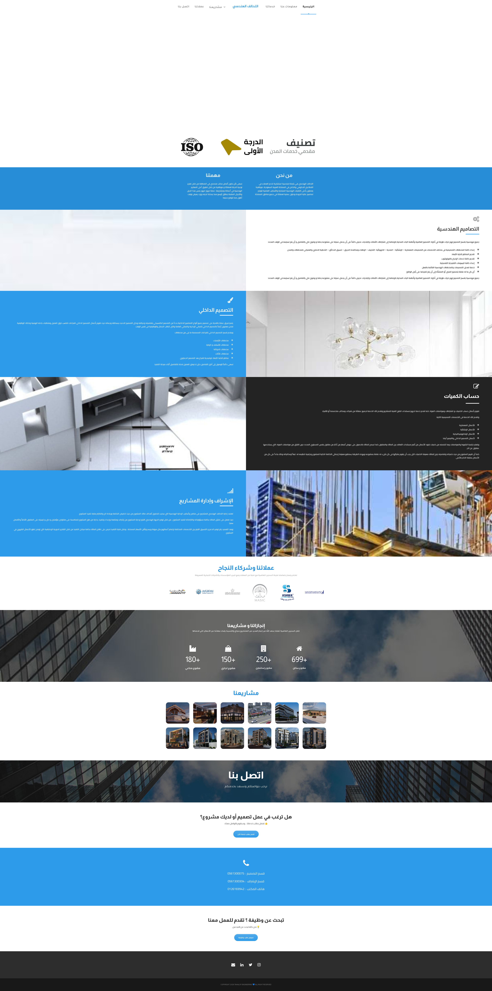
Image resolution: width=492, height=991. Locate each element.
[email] (233, 965)
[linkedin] (242, 965)
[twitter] (250, 965)
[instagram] (259, 965)
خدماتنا (270, 7)
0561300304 (236, 881)
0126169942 (236, 889)
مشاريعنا (215, 7)
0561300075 (235, 873)
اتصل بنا (183, 7)
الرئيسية (308, 7)
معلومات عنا (288, 7)
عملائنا (199, 7)
